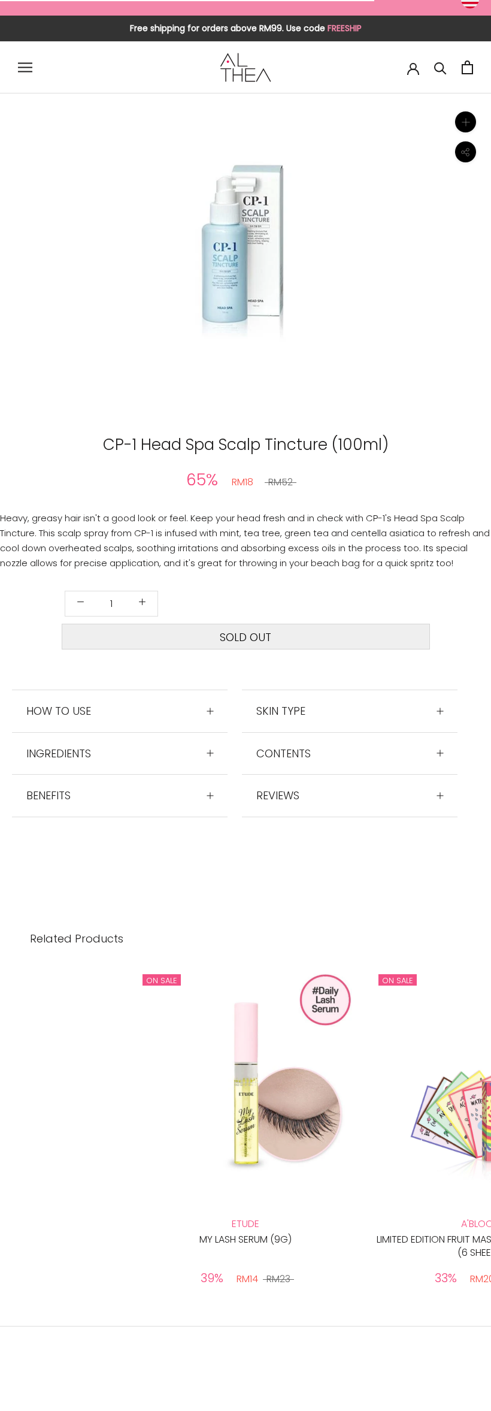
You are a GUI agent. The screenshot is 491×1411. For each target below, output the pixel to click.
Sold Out (245, 637)
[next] (357, 256)
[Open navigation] (25, 67)
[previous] (133, 256)
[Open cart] (467, 67)
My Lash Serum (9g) (245, 1239)
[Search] (440, 67)
